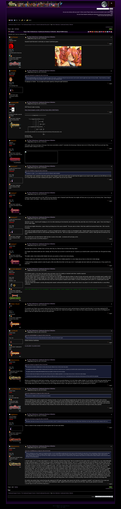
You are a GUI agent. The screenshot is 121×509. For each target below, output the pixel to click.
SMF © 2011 (60, 505)
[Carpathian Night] (9, 399)
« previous (107, 27)
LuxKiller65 (14, 331)
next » (111, 27)
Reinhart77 (13, 166)
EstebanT (13, 193)
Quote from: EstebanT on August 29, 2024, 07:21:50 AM (36, 364)
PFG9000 (13, 71)
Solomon (13, 140)
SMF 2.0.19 (55, 505)
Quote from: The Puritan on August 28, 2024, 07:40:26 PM (36, 418)
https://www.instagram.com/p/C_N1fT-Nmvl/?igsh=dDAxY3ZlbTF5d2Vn (42, 110)
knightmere (14, 414)
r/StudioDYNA (74, 66)
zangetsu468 (14, 102)
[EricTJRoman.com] (9, 56)
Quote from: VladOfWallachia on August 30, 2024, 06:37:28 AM (37, 450)
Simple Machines (66, 505)
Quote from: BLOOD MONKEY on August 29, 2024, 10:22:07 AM (37, 335)
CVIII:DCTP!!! (65, 66)
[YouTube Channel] (9, 316)
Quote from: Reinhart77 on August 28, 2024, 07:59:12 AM (36, 75)
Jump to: (93, 496)
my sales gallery (28, 345)
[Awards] (11, 56)
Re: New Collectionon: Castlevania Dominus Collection (41, 37)
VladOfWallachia (15, 389)
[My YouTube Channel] (9, 345)
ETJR (60, 66)
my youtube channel (36, 345)
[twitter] (9, 289)
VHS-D (69, 66)
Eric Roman (14, 37)
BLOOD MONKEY (15, 269)
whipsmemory (14, 360)
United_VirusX (15, 304)
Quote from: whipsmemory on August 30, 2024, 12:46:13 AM (37, 393)
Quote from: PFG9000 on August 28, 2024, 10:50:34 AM (36, 170)
